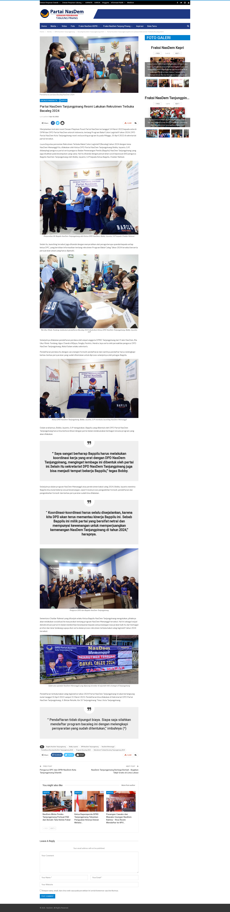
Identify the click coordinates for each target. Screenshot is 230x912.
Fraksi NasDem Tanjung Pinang (116, 26)
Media (53, 26)
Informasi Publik (117, 3)
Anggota (105, 3)
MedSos (130, 3)
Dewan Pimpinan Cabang (71, 3)
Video (64, 26)
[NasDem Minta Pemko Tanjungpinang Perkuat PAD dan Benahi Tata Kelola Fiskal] (57, 801)
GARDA (97, 3)
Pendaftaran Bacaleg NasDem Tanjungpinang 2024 (57, 750)
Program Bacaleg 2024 (83, 750)
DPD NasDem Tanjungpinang (90, 746)
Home (44, 26)
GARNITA (88, 3)
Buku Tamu (152, 26)
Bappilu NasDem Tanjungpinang (56, 746)
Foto (73, 26)
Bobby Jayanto (73, 746)
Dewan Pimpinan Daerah (49, 3)
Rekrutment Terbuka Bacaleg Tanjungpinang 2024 (109, 750)
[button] (165, 83)
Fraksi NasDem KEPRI (88, 26)
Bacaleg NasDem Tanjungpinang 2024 (50, 100)
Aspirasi (139, 26)
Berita (64, 100)
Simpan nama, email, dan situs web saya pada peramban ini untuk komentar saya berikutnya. (80, 891)
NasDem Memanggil (108, 746)
